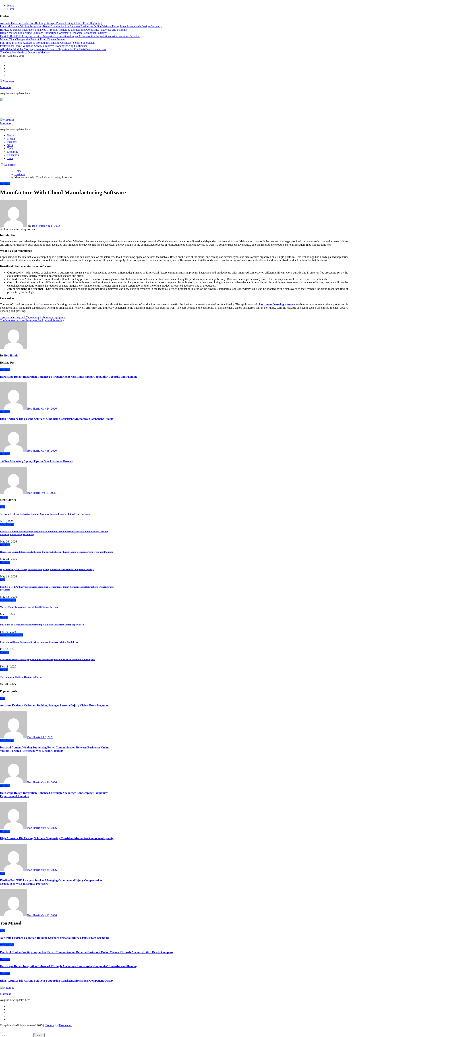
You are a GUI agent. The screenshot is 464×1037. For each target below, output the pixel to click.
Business (12, 141)
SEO (10, 145)
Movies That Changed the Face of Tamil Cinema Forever (29, 607)
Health (11, 138)
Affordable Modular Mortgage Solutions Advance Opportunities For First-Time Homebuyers (47, 659)
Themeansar (65, 1025)
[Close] (1, 1032)
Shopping (12, 151)
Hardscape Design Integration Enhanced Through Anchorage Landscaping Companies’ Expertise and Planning (68, 376)
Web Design (7, 524)
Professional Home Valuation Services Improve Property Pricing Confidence (39, 642)
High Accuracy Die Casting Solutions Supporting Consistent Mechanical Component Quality (56, 418)
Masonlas (5, 87)
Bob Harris (38, 225)
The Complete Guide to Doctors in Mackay (22, 677)
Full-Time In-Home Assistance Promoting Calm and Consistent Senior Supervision (42, 624)
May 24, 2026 (49, 408)
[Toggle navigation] (1, 117)
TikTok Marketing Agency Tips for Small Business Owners (36, 461)
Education (13, 155)
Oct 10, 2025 (48, 492)
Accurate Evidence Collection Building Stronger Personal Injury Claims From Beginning (45, 514)
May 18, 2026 (49, 450)
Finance (4, 652)
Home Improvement (11, 635)
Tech (10, 148)
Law (2, 506)
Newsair (49, 1025)
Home (10, 5)
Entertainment (8, 600)
